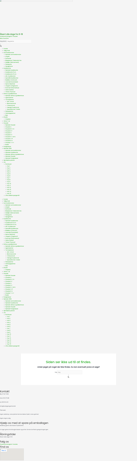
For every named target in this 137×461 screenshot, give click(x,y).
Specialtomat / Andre (13, 109)
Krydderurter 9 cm (10, 72)
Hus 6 (8, 176)
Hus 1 (8, 166)
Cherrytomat (11, 105)
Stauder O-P (9, 138)
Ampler (7, 56)
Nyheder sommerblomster (13, 54)
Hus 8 (8, 180)
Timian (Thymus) (10, 92)
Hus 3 (8, 170)
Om (5, 162)
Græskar (7, 119)
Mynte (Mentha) (10, 84)
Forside (6, 48)
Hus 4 (8, 172)
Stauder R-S (9, 140)
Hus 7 (8, 178)
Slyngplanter (9, 66)
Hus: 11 (9, 185)
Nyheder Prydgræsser (11, 158)
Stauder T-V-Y (9, 142)
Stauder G (8, 133)
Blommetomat (11, 103)
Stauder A (8, 127)
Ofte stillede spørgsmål (12, 195)
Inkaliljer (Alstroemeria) (12, 62)
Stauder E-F (8, 131)
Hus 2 (8, 168)
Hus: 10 (9, 183)
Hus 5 (8, 174)
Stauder (6, 123)
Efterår (6, 117)
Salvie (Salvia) (9, 90)
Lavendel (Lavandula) (11, 82)
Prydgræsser (7, 146)
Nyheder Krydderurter (11, 70)
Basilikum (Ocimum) (11, 80)
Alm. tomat (10, 101)
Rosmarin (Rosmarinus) (12, 88)
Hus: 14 (9, 191)
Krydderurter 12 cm (10, 74)
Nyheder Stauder (10, 125)
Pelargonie (8, 64)
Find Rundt (8, 164)
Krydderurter (7, 68)
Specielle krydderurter (11, 78)
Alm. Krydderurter (10, 76)
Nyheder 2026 (7, 148)
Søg (56, 372)
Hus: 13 (9, 189)
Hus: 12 (9, 187)
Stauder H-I (8, 135)
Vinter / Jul (7, 121)
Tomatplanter (9, 99)
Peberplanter (9, 111)
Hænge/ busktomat (13, 107)
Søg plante (3, 41)
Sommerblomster (9, 52)
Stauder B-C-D (9, 129)
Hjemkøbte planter (9, 160)
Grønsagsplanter (10, 113)
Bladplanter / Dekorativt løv (13, 60)
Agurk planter (9, 97)
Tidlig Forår (7, 50)
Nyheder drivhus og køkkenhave (14, 95)
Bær (6, 115)
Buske (7, 144)
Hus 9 (8, 182)
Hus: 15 (9, 193)
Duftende (8, 58)
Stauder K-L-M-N (10, 137)
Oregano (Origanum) (11, 86)
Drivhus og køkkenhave (10, 93)
